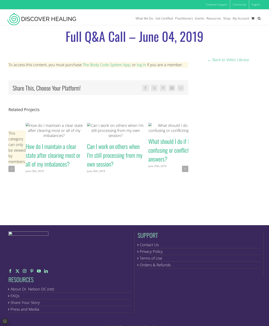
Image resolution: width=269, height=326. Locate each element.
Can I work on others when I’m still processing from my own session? (115, 130)
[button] (259, 18)
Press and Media (25, 309)
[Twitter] (17, 271)
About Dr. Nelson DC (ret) (32, 289)
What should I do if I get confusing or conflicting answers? (176, 127)
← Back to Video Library (228, 59)
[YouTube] (39, 271)
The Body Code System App (106, 64)
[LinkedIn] (46, 271)
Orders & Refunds (155, 264)
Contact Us (149, 244)
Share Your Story (25, 302)
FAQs (15, 295)
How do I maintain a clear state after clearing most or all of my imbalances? (54, 130)
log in (141, 64)
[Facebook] (10, 271)
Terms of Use (151, 258)
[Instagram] (24, 271)
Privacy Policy (151, 251)
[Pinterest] (32, 271)
